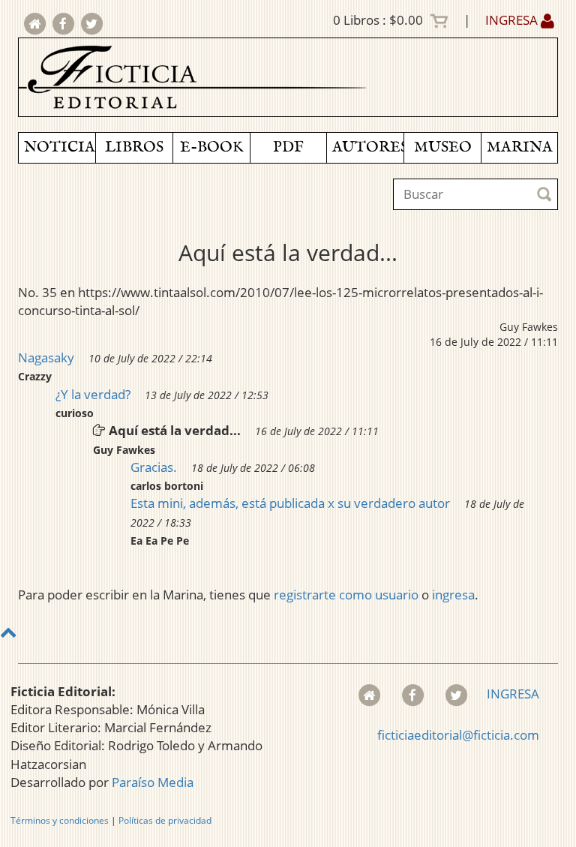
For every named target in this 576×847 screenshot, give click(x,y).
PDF (288, 147)
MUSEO (443, 147)
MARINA (520, 147)
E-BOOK (211, 147)
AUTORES (368, 147)
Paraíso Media (153, 782)
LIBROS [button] (134, 147)
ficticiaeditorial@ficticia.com (458, 734)
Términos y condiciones (59, 820)
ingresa (453, 594)
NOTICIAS (59, 147)
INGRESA (513, 20)
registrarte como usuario (346, 594)
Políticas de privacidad (165, 820)
